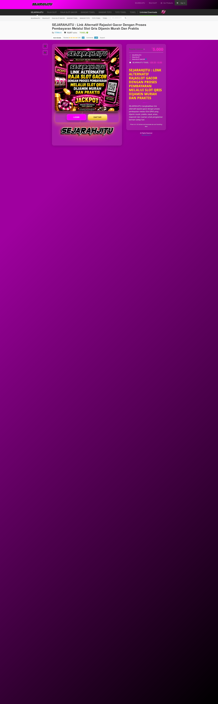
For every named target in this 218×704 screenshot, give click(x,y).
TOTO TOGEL (96, 18)
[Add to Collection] (45, 52)
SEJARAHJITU (35, 18)
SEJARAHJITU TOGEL (147, 62)
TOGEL (105, 18)
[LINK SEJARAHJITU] (87, 79)
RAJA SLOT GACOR (58, 18)
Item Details (57, 38)
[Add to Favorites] (45, 46)
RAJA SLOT (46, 18)
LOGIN (76, 117)
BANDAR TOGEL (72, 18)
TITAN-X (58, 32)
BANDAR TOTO (85, 18)
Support (102, 38)
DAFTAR (98, 117)
